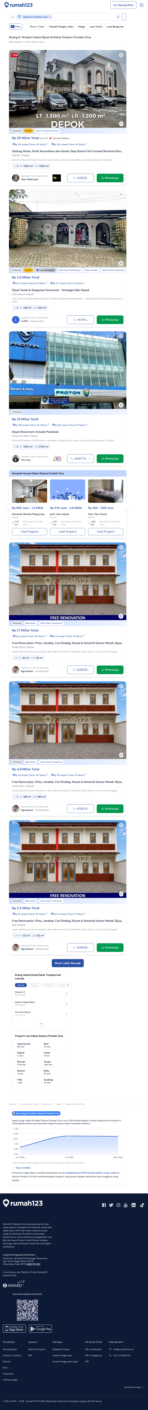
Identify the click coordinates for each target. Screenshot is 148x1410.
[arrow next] (119, 89)
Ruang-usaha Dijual (29, 1104)
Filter (16, 26)
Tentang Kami (10, 1349)
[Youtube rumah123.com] (125, 1205)
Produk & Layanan (12, 1355)
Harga (81, 26)
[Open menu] (141, 5)
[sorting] (25, 27)
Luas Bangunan (115, 26)
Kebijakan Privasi (61, 1349)
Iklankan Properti (36, 1349)
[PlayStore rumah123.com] (40, 1329)
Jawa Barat (47, 1104)
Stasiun (34, 985)
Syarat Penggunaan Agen (65, 1361)
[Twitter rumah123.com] (111, 1205)
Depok (59, 1104)
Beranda (13, 1104)
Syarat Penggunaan (62, 1355)
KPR (30, 1355)
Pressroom (8, 1373)
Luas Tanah (96, 26)
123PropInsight (10, 1379)
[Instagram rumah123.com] (118, 1205)
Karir (5, 1367)
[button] (62, 17)
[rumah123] (23, 1203)
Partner (6, 1361)
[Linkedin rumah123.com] (133, 1205)
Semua (20, 985)
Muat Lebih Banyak (68, 963)
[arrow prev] (15, 89)
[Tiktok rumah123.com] (142, 1205)
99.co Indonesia (93, 1349)
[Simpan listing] (121, 55)
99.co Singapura (93, 1355)
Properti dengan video (61, 26)
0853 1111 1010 (33, 1264)
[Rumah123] (18, 5)
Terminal (48, 985)
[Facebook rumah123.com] (104, 1205)
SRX (87, 1361)
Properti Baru (37, 26)
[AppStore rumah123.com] (14, 1329)
